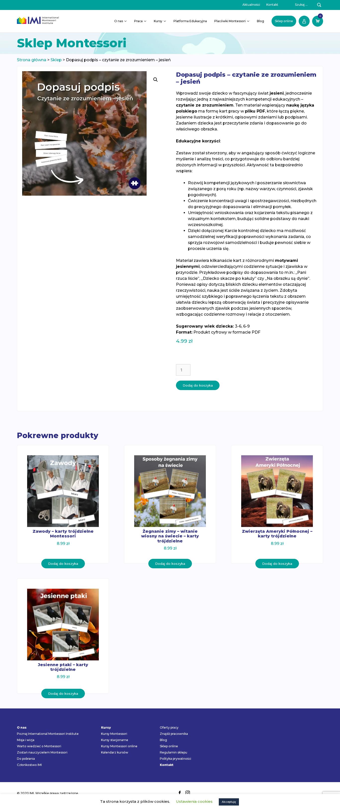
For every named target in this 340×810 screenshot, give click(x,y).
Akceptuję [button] (229, 802)
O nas (118, 21)
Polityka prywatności (175, 758)
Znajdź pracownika (174, 734)
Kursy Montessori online (119, 746)
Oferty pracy (169, 727)
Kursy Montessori (114, 734)
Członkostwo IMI (29, 765)
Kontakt (272, 4)
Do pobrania (26, 758)
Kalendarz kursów (114, 752)
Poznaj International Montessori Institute (48, 734)
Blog (260, 21)
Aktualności (251, 4)
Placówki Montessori (230, 21)
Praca (138, 21)
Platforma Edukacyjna (190, 21)
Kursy (158, 21)
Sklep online (284, 21)
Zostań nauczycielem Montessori (42, 752)
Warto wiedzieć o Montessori (39, 746)
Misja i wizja (25, 740)
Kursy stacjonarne (114, 740)
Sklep (56, 60)
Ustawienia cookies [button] (194, 801)
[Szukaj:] (298, 4)
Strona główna (31, 60)
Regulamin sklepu (173, 752)
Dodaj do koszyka (198, 385)
